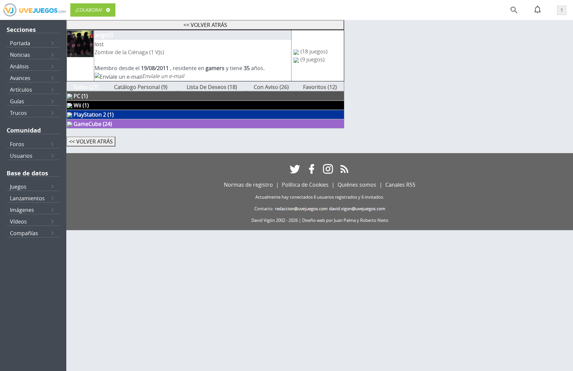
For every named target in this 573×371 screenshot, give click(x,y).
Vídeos (18, 221)
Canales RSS (400, 184)
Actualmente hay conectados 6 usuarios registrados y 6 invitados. (319, 197)
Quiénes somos (357, 184)
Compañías (24, 233)
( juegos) (314, 51)
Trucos (18, 113)
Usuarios (21, 155)
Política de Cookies (305, 184)
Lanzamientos (27, 198)
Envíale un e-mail (163, 76)
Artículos (21, 89)
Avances (20, 78)
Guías (17, 101)
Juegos (18, 186)
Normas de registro (248, 184)
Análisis (19, 66)
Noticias (20, 54)
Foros (17, 144)
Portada (20, 43)
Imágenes (22, 210)
